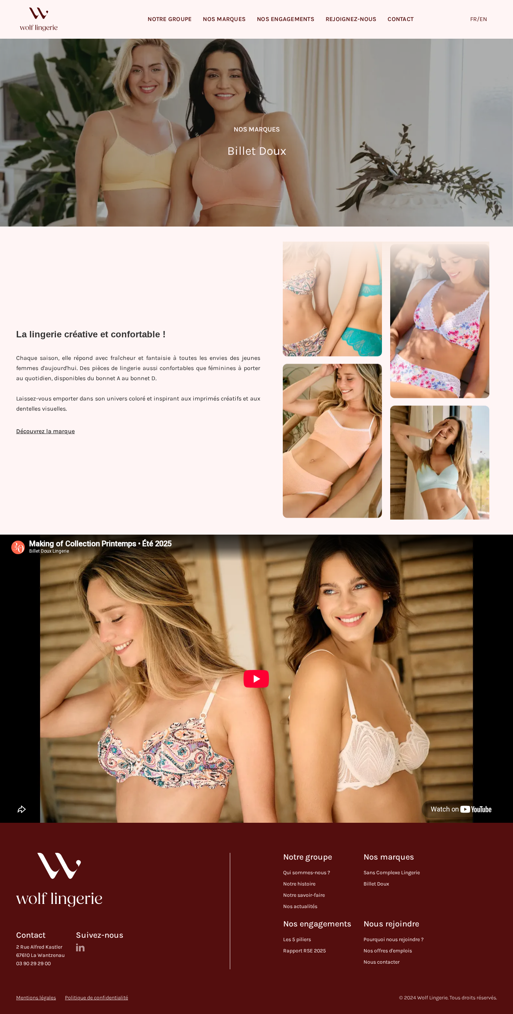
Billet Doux (376, 884)
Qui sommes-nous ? (306, 872)
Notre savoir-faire (304, 895)
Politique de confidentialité (96, 997)
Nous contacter (382, 962)
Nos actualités (300, 906)
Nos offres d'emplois (388, 951)
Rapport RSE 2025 (304, 951)
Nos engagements (317, 924)
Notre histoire (299, 884)
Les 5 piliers (297, 939)
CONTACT (400, 19)
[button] (169, 19)
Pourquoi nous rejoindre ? (394, 939)
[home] (38, 19)
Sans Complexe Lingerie (392, 872)
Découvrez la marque (45, 431)
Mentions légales (36, 997)
